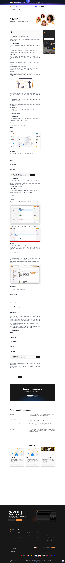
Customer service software (50, 532)
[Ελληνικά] (28, 555)
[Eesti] (32, 555)
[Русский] (51, 555)
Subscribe (53, 547)
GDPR (42, 560)
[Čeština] (24, 555)
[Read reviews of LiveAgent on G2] (35, 547)
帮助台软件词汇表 (14, 9)
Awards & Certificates (30, 532)
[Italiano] (39, 555)
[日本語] (40, 555)
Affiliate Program (29, 535)
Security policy (34, 560)
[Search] (39, 6)
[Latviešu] (43, 555)
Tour (10, 537)
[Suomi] (34, 555)
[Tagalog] (37, 556)
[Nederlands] (44, 555)
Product (22, 6)
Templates (38, 535)
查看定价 (35, 395)
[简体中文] (40, 556)
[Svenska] (36, 556)
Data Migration (19, 532)
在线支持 (18, 9)
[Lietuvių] (42, 555)
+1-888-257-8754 (13, 548)
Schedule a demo (13, 551)
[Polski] (47, 555)
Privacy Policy (39, 560)
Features (11, 534)
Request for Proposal (20, 537)
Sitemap (45, 560)
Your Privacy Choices (39, 561)
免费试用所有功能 (30, 395)
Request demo (32, 174)
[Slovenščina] (54, 555)
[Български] (23, 555)
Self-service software (49, 535)
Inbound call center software (50, 537)
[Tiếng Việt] (38, 556)
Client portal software (49, 540)
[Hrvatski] (36, 555)
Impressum (28, 537)
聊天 (30, 391)
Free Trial (42, 6)
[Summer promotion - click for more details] (32, 2)
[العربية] (21, 555)
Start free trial (37, 174)
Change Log (19, 535)
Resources (26, 6)
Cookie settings (49, 560)
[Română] (50, 555)
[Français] (35, 555)
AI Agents (18, 6)
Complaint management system (50, 538)
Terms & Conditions (28, 560)
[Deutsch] (27, 555)
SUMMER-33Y (20, 3)
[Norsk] (46, 555)
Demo (46, 6)
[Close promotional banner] (64, 1)
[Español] (31, 555)
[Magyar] (38, 555)
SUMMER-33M (13, 3)
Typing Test (38, 537)
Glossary (38, 532)
